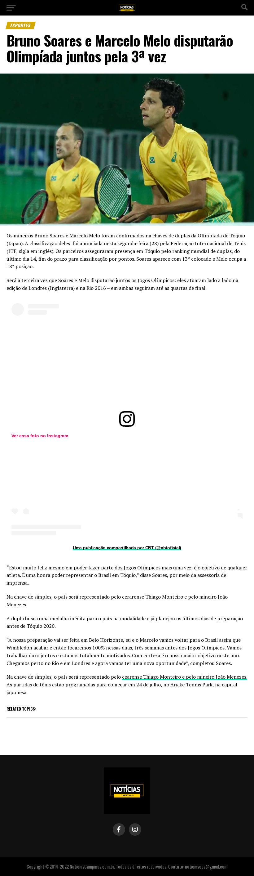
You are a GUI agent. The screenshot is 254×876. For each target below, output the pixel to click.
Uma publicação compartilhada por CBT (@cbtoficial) (127, 547)
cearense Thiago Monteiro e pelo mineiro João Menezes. (184, 676)
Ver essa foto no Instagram (39, 435)
